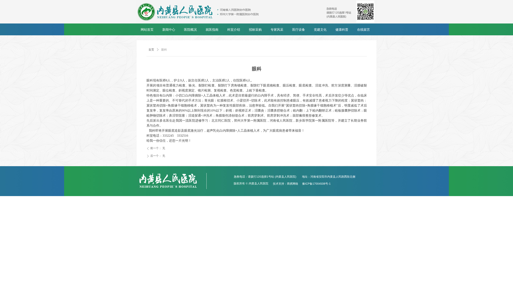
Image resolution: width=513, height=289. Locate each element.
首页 (151, 49)
